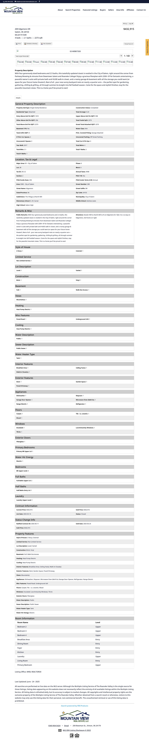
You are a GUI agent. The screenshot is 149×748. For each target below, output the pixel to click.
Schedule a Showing (31, 43)
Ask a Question (47, 43)
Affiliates (130, 10)
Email (66, 725)
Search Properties (72, 10)
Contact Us (141, 10)
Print (19, 43)
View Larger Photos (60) (22, 56)
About (60, 10)
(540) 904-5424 (54, 725)
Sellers (111, 10)
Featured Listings (90, 10)
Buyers (103, 10)
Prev (125, 23)
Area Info (120, 10)
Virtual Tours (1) (129, 44)
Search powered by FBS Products (74, 706)
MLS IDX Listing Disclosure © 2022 (77, 730)
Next (130, 23)
